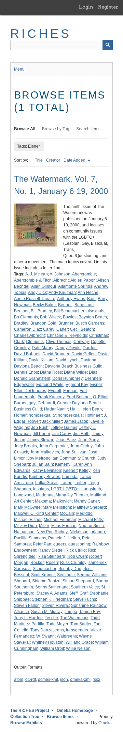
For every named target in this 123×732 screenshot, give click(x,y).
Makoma (43, 501)
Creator (53, 160)
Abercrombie (84, 274)
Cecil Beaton (82, 329)
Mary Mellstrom (57, 507)
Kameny (62, 464)
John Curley (81, 446)
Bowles (70, 317)
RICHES (40, 34)
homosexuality (42, 415)
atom (18, 679)
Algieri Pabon (83, 280)
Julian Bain (42, 464)
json (64, 679)
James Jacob (76, 421)
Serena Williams (92, 574)
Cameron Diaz (27, 329)
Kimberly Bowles (44, 476)
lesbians (41, 489)
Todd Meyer (57, 624)
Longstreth (91, 489)
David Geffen (83, 354)
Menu (19, 69)
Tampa (71, 611)
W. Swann (45, 636)
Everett (54, 390)
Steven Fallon (27, 605)
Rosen (52, 562)
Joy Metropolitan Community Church (61, 458)
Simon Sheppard (78, 581)
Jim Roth (81, 433)
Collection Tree (24, 716)
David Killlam (41, 360)
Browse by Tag (55, 128)
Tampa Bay (89, 611)
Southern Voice (85, 587)
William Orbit (52, 648)
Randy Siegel (51, 550)
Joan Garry (88, 439)
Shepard (22, 581)
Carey (48, 329)
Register (108, 7)
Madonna (45, 495)
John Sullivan (73, 452)
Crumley (22, 347)
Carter (62, 329)
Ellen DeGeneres (30, 390)
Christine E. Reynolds (67, 335)
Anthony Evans (71, 298)
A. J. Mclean (36, 274)
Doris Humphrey (67, 378)
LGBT (56, 489)
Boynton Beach (93, 317)
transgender (77, 630)
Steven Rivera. (55, 605)
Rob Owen (77, 556)
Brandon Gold (43, 323)
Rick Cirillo (76, 550)
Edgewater (24, 384)
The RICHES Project (29, 710)
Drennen (93, 378)
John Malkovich (44, 452)
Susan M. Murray (47, 611)
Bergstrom (84, 304)
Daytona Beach (28, 366)
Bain (91, 298)
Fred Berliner (79, 396)
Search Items (88, 128)
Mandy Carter (86, 501)
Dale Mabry (42, 347)
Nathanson (24, 531)
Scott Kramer (43, 574)
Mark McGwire (27, 507)
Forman (70, 390)
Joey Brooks (25, 446)
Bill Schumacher (69, 311)
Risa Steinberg (51, 556)
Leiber (80, 482)
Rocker (37, 562)
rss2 (96, 679)
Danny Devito (68, 347)
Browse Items (60, 716)
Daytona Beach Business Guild (73, 366)
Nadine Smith (91, 525)
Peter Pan (42, 544)
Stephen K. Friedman (51, 599)
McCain (67, 513)
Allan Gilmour (43, 286)
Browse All (24, 128)
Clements (35, 341)
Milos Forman (64, 525)
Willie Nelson (78, 648)
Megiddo (84, 513)
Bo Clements (26, 317)
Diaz (93, 372)
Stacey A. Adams (52, 593)
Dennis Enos (26, 372)
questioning (79, 544)
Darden (90, 347)
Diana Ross (51, 372)
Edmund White (50, 384)
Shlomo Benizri (46, 581)
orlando (98, 531)
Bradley (21, 323)
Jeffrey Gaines (64, 427)
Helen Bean (91, 409)
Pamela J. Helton (64, 538)
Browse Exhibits (26, 722)
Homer (20, 415)
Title (39, 160)
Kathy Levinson (46, 470)
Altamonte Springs (75, 286)
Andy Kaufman (62, 292)
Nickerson (79, 531)
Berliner (21, 311)
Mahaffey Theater (72, 495)
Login (86, 7)
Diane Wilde (75, 372)
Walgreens (67, 636)
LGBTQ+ (71, 489)
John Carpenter (53, 446)
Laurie (66, 482)
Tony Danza (41, 630)
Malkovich (62, 501)
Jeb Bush (40, 427)
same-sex (97, 562)
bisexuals (95, 311)
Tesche (51, 617)
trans (59, 630)
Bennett (65, 304)
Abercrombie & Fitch (33, 280)
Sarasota (22, 568)
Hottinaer (93, 415)
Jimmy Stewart (40, 439)
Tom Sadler (81, 624)
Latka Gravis (46, 482)
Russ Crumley (73, 562)
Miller (44, 525)
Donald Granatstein (32, 378)
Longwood (24, 495)
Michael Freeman (60, 519)
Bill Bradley (41, 311)
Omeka (105, 722)
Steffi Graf (78, 593)
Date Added (75, 160)
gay (32, 403)
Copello (98, 341)
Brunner (65, 323)
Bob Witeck (50, 317)
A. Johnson (60, 274)
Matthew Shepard (89, 507)
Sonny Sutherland (52, 587)
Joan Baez (66, 439)
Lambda (70, 476)
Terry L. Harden (28, 617)
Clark (19, 341)
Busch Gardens (90, 323)
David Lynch (67, 360)
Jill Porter (41, 433)
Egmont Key (77, 384)
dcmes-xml (48, 679)
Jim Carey (61, 433)
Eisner (96, 384)
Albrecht (61, 280)
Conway (81, 341)
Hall (74, 409)
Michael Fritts (90, 519)
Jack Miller (52, 421)
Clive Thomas (58, 341)
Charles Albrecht (29, 335)
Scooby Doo (69, 568)
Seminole (66, 574)
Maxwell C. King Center (36, 513)
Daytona (88, 360)
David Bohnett (27, 354)
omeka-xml (80, 679)
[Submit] (107, 45)
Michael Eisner (28, 519)
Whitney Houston (48, 642)
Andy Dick (37, 292)
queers (59, 544)
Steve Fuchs (84, 599)
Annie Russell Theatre (34, 298)
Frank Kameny (51, 396)
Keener (70, 470)
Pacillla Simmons (30, 538)
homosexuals (70, 415)
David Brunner (55, 354)
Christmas (98, 335)
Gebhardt (46, 403)
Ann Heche (88, 292)
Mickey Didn (25, 525)
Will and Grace (79, 642)
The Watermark (74, 617)
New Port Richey (52, 531)
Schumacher (44, 568)
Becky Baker (44, 304)
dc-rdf (30, 679)
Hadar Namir (56, 409)
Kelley (85, 470)
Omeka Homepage (75, 710)
